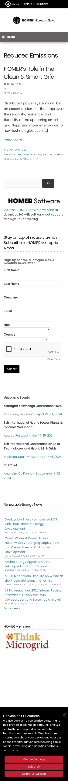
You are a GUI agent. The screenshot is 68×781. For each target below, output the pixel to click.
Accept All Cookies (34, 774)
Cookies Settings (34, 759)
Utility (34, 158)
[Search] (48, 183)
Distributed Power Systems (23, 154)
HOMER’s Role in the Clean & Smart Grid (29, 73)
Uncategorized (17, 149)
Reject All (34, 766)
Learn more (10, 750)
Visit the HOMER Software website (29, 210)
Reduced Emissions (16, 158)
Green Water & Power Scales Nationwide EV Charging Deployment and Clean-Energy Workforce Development (32, 545)
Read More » (14, 139)
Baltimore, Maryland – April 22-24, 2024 (33, 414)
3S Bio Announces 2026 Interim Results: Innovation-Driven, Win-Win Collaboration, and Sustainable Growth (33, 595)
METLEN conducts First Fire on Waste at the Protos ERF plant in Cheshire (34, 578)
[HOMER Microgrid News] (34, 20)
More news (12, 608)
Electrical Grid (53, 154)
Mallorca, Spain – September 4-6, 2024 (33, 457)
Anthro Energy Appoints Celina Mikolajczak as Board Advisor (27, 564)
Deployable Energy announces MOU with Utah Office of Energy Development (31, 524)
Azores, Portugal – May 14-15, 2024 (29, 435)
